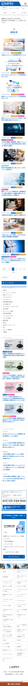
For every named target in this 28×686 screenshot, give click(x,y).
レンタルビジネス (8, 315)
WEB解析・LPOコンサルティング (21, 630)
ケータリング (7, 299)
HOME (4, 571)
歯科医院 (3, 139)
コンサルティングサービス (10, 306)
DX (4, 327)
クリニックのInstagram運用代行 (7, 625)
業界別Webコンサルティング (4, 8)
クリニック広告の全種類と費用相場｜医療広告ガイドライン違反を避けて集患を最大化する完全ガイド (14, 445)
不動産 (5, 332)
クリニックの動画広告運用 (22, 625)
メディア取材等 (7, 329)
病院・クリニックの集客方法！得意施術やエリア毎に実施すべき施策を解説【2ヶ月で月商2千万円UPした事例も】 (13, 193)
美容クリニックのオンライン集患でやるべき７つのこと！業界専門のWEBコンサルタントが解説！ (13, 260)
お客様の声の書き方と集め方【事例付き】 (13, 215)
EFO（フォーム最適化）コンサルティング (8, 635)
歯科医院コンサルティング (8, 595)
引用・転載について (21, 650)
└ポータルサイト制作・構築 (7, 590)
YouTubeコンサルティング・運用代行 (7, 630)
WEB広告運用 (14, 52)
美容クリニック (21, 94)
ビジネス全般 (7, 318)
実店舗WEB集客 (5, 165)
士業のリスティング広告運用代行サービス (13, 55)
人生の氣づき (7, 304)
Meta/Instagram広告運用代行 (8, 615)
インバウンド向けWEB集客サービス (21, 635)
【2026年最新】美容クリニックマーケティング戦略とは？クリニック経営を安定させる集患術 (14, 467)
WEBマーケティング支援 (14, 8)
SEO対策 (13, 137)
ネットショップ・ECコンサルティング (7, 582)
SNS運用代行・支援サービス (8, 620)
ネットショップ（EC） (10, 292)
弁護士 (19, 52)
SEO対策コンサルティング (8, 610)
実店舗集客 (5, 576)
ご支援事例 (5, 12)
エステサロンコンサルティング (8, 600)
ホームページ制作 (5, 256)
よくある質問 (6, 643)
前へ (4, 269)
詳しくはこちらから (14, 556)
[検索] (25, 277)
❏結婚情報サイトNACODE (21, 654)
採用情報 (19, 646)
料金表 (23, 8)
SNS (17, 254)
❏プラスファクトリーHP (8, 659)
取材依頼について (7, 650)
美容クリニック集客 (7, 586)
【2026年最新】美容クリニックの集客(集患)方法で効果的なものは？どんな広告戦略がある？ (13, 456)
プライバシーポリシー (8, 654)
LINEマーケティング (9, 325)
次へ (14, 272)
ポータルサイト (21, 72)
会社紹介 (14, 12)
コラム (18, 643)
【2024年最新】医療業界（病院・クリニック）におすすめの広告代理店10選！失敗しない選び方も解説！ (14, 143)
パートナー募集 (6, 646)
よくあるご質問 (23, 12)
